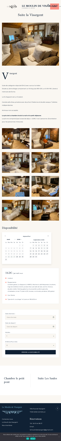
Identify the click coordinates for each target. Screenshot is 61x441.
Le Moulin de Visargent (40, 6)
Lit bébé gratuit (12, 284)
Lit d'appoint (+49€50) (25, 284)
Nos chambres (7, 425)
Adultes (7, 332)
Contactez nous (7, 419)
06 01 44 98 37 (37, 423)
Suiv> (48, 236)
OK (27, 438)
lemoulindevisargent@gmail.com (41, 430)
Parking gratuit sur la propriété (27, 289)
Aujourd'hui (26, 236)
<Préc (5, 236)
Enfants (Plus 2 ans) (11, 341)
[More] (59, 6)
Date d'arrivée (10, 313)
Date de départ (10, 323)
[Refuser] (59, 437)
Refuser (33, 438)
